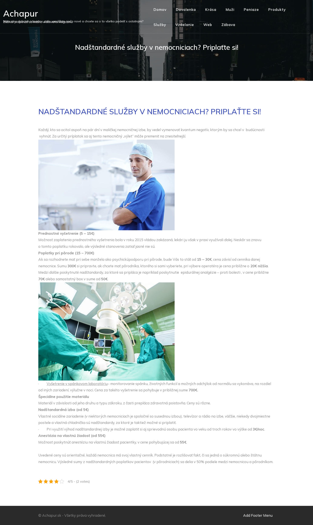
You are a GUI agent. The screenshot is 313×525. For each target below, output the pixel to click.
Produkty (277, 9)
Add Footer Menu (258, 515)
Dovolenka (186, 9)
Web (207, 24)
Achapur (20, 13)
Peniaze (251, 9)
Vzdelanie (184, 24)
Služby (160, 24)
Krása (210, 9)
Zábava (228, 24)
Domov (160, 9)
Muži (230, 9)
